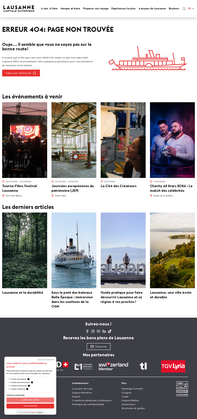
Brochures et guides (133, 408)
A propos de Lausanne (152, 8)
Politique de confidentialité (88, 404)
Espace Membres (82, 392)
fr (189, 8)
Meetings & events (132, 388)
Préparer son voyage (96, 8)
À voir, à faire (49, 8)
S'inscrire (101, 346)
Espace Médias (130, 400)
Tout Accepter (30, 406)
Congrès (126, 392)
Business (174, 8)
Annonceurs (128, 404)
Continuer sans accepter (45, 359)
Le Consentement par (30, 412)
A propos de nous (82, 388)
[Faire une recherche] (184, 8)
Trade (125, 396)
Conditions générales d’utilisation (92, 400)
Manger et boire (70, 8)
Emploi (76, 396)
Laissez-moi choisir (30, 400)
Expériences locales (123, 8)
